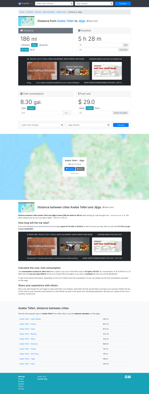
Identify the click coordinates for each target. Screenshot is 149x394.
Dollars (89, 108)
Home (22, 12)
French (20, 386)
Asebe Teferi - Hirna (27, 364)
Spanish (21, 384)
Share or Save (93, 21)
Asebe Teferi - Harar (27, 329)
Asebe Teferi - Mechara (28, 344)
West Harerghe (48, 12)
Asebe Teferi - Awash (27, 324)
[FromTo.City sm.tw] (126, 377)
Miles (34, 45)
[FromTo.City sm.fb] (129, 377)
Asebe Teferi (61, 12)
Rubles (82, 108)
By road (25, 50)
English (21, 379)
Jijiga (81, 21)
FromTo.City (42, 379)
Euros (97, 108)
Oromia (38, 12)
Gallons (31, 108)
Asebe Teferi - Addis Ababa (30, 319)
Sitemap (21, 377)
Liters (24, 108)
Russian (21, 381)
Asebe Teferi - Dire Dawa (29, 354)
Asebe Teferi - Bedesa (27, 334)
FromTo (27, 3)
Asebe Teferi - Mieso (27, 339)
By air (32, 50)
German (21, 389)
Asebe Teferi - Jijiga (27, 359)
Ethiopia (30, 12)
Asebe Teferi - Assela (27, 349)
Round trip (44, 45)
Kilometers (26, 45)
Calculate (122, 4)
